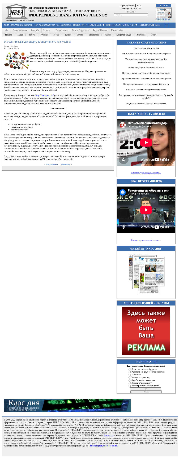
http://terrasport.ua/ (45, 95)
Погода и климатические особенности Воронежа (146, 73)
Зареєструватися (127, 5)
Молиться (136, 374)
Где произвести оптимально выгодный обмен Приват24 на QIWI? (146, 96)
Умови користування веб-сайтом (104, 446)
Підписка (163, 6)
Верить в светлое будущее (144, 369)
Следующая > (66, 164)
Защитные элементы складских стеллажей (146, 103)
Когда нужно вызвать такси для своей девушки (146, 84)
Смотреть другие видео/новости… (146, 172)
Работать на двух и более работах (148, 371)
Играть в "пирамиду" (141, 383)
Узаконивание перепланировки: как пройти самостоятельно (146, 60)
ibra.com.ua (108, 435)
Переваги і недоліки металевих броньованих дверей (146, 78)
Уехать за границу (140, 377)
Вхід (139, 5)
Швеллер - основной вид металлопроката (146, 89)
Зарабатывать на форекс (143, 380)
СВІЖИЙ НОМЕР (164, 19)
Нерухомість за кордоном (146, 48)
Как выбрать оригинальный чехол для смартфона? (146, 53)
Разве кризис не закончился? (145, 385)
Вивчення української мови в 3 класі (146, 67)
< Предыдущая (51, 164)
